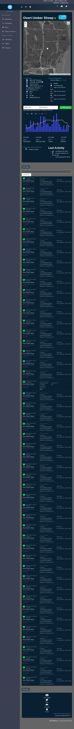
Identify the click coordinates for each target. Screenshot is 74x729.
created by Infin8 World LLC (63, 715)
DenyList (52, 80)
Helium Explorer (34, 84)
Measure (68, 23)
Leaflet (53, 74)
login (7, 11)
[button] (25, 23)
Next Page (26, 167)
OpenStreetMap (60, 74)
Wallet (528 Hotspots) (35, 80)
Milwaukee (33, 90)
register (12, 11)
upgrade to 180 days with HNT (44, 110)
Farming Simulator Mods (65, 720)
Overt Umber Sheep (28, 181)
